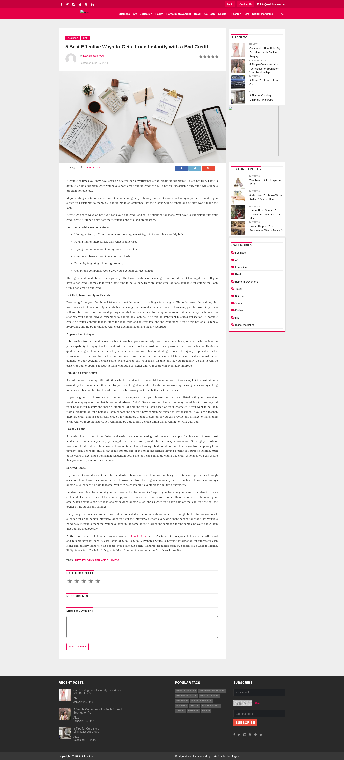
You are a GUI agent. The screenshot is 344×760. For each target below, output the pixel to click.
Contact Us (245, 4)
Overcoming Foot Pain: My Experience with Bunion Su (97, 691)
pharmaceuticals (186, 695)
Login (230, 4)
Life (246, 14)
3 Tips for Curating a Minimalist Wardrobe (86, 729)
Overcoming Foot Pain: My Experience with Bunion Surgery (264, 52)
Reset (256, 703)
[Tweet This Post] (195, 167)
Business (124, 14)
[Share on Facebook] (181, 167)
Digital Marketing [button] (262, 14)
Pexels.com (92, 167)
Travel (197, 14)
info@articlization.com (272, 4)
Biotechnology (211, 705)
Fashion (236, 14)
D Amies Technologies (225, 756)
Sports (239, 303)
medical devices (209, 695)
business (181, 705)
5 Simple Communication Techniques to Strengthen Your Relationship (264, 68)
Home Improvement (178, 14)
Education (146, 14)
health (194, 705)
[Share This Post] (208, 167)
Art (135, 14)
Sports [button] (222, 14)
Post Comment (77, 646)
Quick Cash (138, 536)
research (182, 700)
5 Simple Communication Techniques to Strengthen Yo (98, 710)
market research (201, 700)
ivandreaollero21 (93, 55)
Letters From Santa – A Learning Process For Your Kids (264, 214)
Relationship (257, 60)
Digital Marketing (244, 325)
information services (212, 690)
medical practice (186, 690)
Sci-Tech (209, 14)
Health (159, 14)
